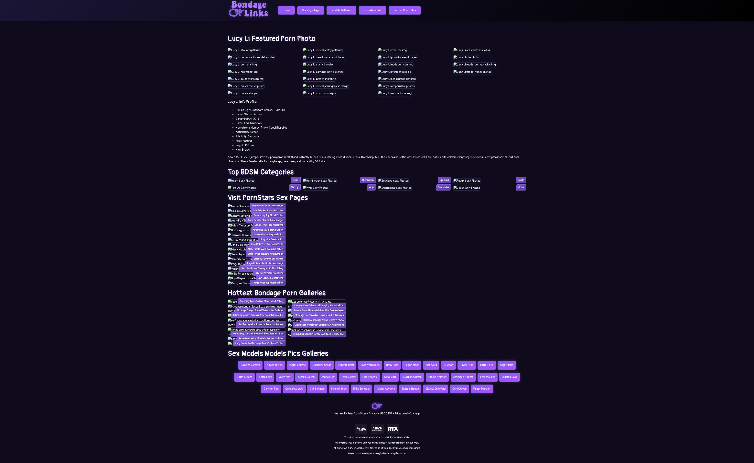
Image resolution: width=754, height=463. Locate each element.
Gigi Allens (506, 365)
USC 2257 (386, 413)
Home (286, 10)
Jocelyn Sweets (250, 365)
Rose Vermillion (370, 365)
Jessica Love (509, 377)
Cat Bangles (317, 389)
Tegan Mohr (412, 365)
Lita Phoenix (370, 377)
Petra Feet (265, 377)
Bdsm (295, 180)
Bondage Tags (310, 10)
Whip (371, 187)
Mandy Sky (328, 377)
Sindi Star (390, 377)
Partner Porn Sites (404, 10)
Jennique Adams (463, 377)
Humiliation (368, 180)
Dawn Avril (284, 377)
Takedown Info (403, 413)
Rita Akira (431, 365)
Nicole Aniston (437, 377)
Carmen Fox (271, 389)
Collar (521, 187)
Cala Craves (459, 389)
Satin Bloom (244, 377)
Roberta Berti (346, 365)
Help (417, 413)
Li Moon (448, 365)
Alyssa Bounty (306, 377)
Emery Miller (487, 377)
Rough (521, 180)
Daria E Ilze (486, 365)
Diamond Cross (322, 365)
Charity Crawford (435, 389)
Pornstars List (372, 10)
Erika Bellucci (361, 389)
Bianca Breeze (410, 389)
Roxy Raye (392, 365)
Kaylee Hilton (275, 365)
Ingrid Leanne (297, 365)
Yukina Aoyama (385, 389)
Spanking (444, 180)
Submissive (443, 187)
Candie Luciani (294, 389)
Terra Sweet (348, 377)
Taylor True (466, 365)
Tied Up (294, 187)
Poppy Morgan (481, 389)
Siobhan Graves (412, 377)
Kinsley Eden (339, 389)
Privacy (373, 413)
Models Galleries (341, 10)
